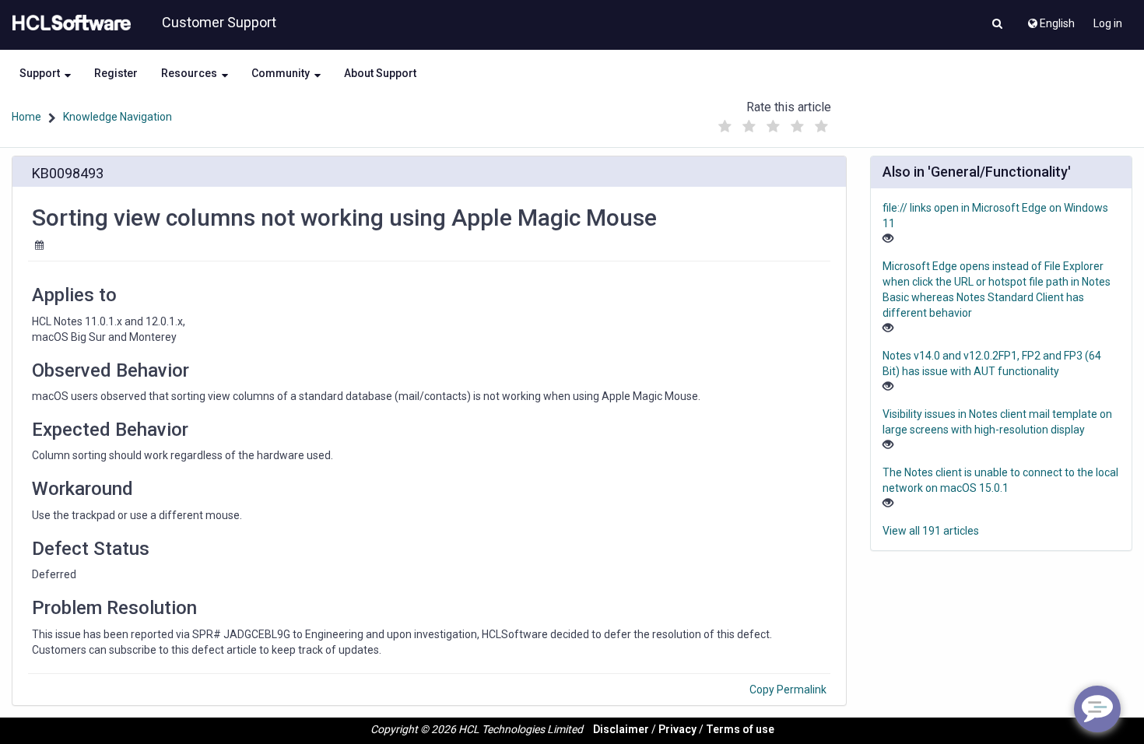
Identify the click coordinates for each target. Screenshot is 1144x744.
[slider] (773, 122)
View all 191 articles (931, 531)
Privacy (677, 729)
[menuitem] (1050, 19)
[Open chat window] (1097, 709)
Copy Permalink (787, 689)
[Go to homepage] (68, 23)
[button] (997, 24)
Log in (1107, 23)
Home (26, 117)
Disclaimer (621, 729)
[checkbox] (725, 127)
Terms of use (740, 729)
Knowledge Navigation (117, 117)
